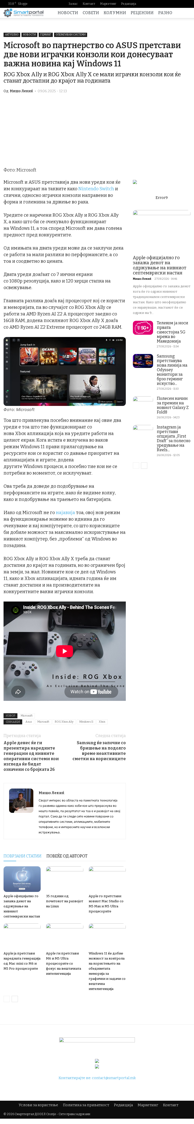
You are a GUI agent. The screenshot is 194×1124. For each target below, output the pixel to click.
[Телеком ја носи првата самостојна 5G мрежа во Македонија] (143, 328)
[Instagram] (162, 4)
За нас (73, 4)
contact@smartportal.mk (114, 1078)
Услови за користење (38, 1105)
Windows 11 (86, 721)
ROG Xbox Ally (64, 721)
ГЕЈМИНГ (45, 34)
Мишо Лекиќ (21, 91)
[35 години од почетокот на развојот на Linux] (64, 879)
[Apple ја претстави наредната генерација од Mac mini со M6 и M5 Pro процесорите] (22, 936)
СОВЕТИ (91, 12)
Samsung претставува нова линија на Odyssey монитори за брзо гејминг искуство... (172, 370)
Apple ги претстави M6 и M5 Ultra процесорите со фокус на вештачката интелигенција (63, 963)
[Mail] (170, 4)
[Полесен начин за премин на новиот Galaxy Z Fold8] (143, 403)
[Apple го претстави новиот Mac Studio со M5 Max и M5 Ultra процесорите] (107, 879)
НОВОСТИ (68, 12)
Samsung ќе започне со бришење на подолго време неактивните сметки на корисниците (99, 750)
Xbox (102, 721)
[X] (186, 4)
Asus (29, 721)
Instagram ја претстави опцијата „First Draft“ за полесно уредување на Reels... (173, 438)
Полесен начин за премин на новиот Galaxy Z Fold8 (173, 405)
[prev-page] (7, 999)
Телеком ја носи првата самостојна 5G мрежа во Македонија (172, 332)
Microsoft (27, 715)
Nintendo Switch (96, 189)
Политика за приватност (86, 1105)
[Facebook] (154, 4)
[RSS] (178, 4)
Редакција (128, 4)
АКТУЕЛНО (12, 34)
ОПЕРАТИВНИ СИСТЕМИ (71, 34)
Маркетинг (108, 4)
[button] (184, 13)
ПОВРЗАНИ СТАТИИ (22, 856)
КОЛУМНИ (115, 12)
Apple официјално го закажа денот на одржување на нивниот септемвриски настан (22, 906)
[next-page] (15, 999)
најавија (65, 512)
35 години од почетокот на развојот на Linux (64, 901)
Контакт (89, 4)
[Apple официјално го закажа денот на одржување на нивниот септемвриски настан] (22, 879)
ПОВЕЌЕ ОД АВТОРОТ (66, 856)
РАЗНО (165, 12)
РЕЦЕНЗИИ (142, 12)
